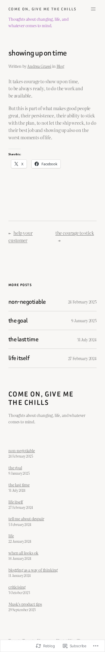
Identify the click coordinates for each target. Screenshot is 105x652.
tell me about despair (26, 518)
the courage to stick (74, 232)
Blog (60, 66)
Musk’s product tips (25, 604)
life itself (18, 358)
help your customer (20, 236)
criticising (16, 587)
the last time (23, 339)
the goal (18, 320)
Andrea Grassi (39, 66)
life (11, 536)
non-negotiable (27, 301)
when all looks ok (23, 553)
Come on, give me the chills (42, 9)
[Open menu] (93, 9)
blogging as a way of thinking (33, 570)
